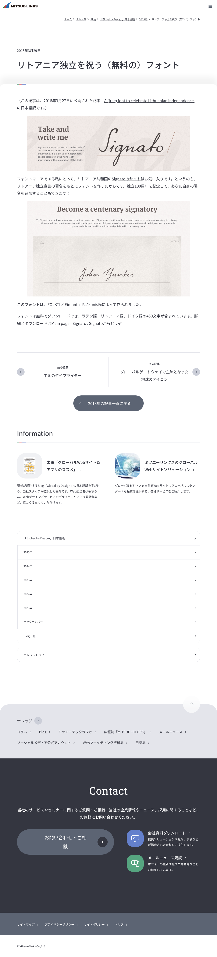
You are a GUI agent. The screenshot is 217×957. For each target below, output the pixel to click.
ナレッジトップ (34, 655)
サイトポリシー (94, 924)
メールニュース (170, 731)
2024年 (28, 566)
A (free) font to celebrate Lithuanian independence (149, 100)
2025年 (28, 552)
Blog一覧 (30, 636)
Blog (93, 19)
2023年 (28, 580)
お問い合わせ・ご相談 (65, 842)
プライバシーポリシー (59, 924)
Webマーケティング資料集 (103, 742)
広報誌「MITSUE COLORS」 (125, 731)
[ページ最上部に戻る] (191, 704)
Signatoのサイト (126, 178)
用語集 (140, 742)
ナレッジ (81, 19)
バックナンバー (33, 622)
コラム (22, 731)
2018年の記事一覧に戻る (109, 403)
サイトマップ (26, 924)
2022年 (28, 594)
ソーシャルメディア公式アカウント (44, 742)
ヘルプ (118, 924)
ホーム (68, 19)
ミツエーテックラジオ (75, 731)
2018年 (143, 19)
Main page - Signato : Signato (77, 323)
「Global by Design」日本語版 (117, 19)
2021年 (28, 608)
